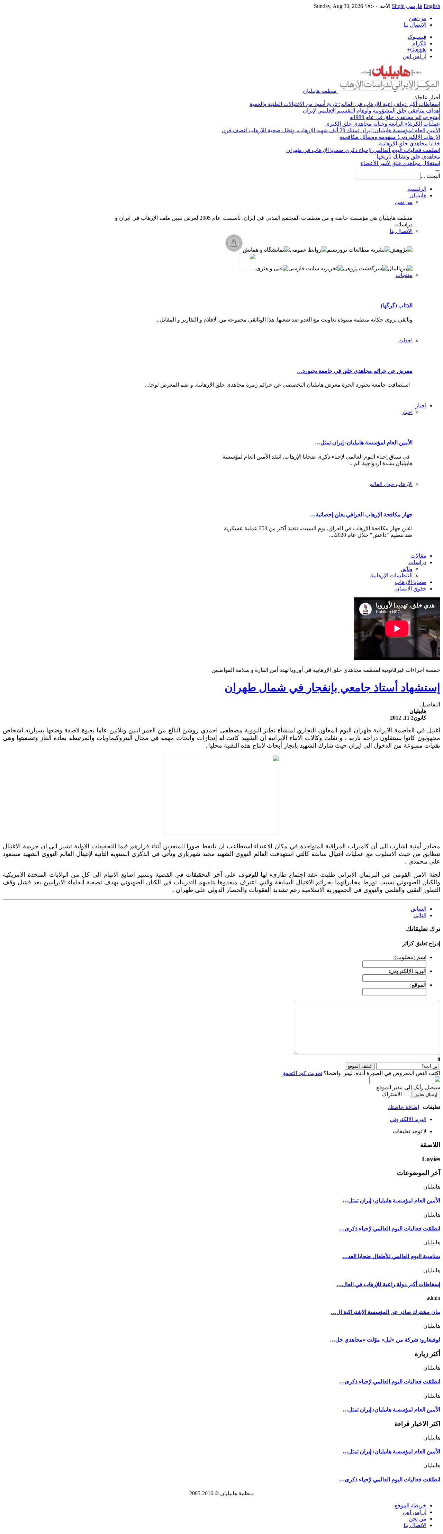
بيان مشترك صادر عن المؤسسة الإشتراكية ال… (385, 1312)
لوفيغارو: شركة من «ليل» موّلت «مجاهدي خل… (385, 1340)
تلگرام (419, 43)
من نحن (404, 202)
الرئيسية (416, 189)
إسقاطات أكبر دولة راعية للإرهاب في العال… (388, 1284)
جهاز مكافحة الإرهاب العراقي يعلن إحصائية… (361, 514)
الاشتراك (392, 1094)
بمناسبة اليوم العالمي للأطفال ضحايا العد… (391, 1256)
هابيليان (417, 195)
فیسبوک (417, 37)
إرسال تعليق (425, 1094)
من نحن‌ (417, 18)
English (432, 6)
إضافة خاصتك (403, 1107)
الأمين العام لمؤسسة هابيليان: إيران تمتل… (364, 442)
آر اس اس (414, 56)
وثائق (407, 569)
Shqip (398, 6)
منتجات (404, 275)
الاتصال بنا (415, 25)
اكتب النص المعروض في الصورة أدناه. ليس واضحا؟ (360, 1073)
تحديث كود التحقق (301, 1073)
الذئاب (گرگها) (397, 305)
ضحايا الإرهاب (410, 582)
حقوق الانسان (410, 589)
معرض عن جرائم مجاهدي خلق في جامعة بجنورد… (355, 371)
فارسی (414, 6)
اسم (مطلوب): (409, 957)
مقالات (418, 556)
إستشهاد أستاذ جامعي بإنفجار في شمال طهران (332, 687)
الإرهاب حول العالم (391, 484)
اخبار (420, 405)
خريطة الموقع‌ (410, 1505)
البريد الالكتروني (408, 1119)
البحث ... (430, 176)
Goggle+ (416, 50)
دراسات (417, 562)
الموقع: (418, 985)
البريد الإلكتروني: (407, 971)
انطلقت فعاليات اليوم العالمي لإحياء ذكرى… (389, 1228)
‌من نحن (417, 1519)
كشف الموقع (359, 1066)
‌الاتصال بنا (415, 1525)
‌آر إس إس (414, 1512)
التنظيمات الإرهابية (391, 575)
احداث (405, 340)
